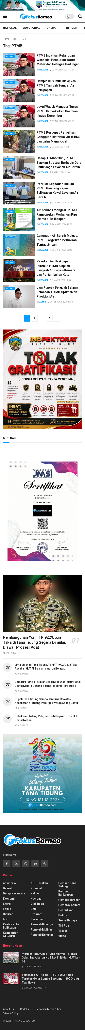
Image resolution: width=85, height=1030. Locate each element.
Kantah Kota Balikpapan (11, 926)
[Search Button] (80, 16)
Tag (15, 39)
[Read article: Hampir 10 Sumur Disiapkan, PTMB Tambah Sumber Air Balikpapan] (19, 90)
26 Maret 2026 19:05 (62, 224)
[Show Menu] (5, 16)
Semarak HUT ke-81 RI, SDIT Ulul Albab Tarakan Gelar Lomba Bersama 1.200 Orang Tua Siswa (50, 978)
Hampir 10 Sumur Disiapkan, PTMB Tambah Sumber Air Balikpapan (56, 85)
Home (6, 39)
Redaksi (43, 70)
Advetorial (31, 27)
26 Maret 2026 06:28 (62, 250)
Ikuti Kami (10, 438)
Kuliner (35, 893)
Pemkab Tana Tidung (67, 885)
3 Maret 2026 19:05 (61, 280)
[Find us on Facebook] (6, 863)
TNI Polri (70, 27)
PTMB (23, 39)
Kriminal (36, 888)
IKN (5, 919)
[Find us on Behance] (35, 863)
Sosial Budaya (67, 920)
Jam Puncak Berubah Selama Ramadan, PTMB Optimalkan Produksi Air (57, 292)
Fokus (7, 909)
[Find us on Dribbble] (44, 863)
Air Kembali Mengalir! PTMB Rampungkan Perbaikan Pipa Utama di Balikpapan (57, 214)
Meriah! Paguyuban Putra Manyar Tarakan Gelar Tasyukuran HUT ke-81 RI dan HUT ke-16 (51, 957)
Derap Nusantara (14, 893)
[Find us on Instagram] (25, 863)
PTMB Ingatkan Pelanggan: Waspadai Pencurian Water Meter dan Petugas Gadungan (58, 60)
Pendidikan (65, 910)
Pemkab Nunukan (42, 934)
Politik (62, 915)
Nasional (10, 27)
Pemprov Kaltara (69, 905)
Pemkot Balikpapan (65, 893)
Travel (62, 930)
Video (62, 936)
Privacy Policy (10, 1013)
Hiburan (8, 914)
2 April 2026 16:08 (61, 172)
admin (42, 302)
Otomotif (36, 914)
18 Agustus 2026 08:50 (63, 121)
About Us (8, 1009)
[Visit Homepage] (36, 16)
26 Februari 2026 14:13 (61, 302)
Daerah (52, 27)
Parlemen (37, 919)
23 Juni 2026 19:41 (61, 147)
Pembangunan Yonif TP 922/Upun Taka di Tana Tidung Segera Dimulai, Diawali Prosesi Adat (34, 642)
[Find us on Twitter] (16, 863)
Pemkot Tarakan (69, 899)
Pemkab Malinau (42, 929)
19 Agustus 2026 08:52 (63, 95)
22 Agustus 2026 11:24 (63, 70)
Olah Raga (37, 903)
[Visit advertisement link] (42, 5)
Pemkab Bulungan (42, 924)
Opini (34, 909)
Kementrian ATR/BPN (10, 934)
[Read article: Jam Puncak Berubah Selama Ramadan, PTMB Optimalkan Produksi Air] (19, 296)
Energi (7, 903)
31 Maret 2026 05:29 (62, 202)
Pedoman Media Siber (48, 1009)
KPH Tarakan (39, 883)
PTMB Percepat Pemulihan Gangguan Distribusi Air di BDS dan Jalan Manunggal (58, 137)
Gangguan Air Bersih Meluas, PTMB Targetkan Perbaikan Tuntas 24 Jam (57, 240)
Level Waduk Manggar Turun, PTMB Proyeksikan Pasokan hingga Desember (57, 111)
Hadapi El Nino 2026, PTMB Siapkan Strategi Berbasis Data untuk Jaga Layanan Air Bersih (59, 162)
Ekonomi (9, 898)
